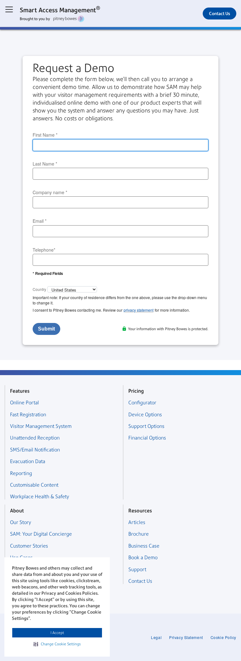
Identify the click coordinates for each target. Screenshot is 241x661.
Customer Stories (29, 546)
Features (19, 391)
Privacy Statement (186, 637)
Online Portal (24, 403)
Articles (136, 522)
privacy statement (138, 310)
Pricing (136, 391)
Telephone (44, 250)
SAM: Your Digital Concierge (41, 534)
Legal (156, 637)
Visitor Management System (41, 426)
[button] (57, 644)
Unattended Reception (35, 438)
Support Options (146, 426)
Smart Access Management (60, 9)
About (17, 511)
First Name (45, 135)
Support (137, 569)
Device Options (145, 415)
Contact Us (219, 13)
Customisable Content (34, 485)
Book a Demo (143, 557)
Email (39, 221)
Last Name (45, 164)
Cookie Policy (223, 637)
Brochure (138, 534)
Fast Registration (28, 415)
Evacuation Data (27, 461)
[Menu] (9, 9)
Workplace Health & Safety (39, 497)
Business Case (143, 546)
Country (39, 289)
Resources (140, 511)
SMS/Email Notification (35, 450)
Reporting (21, 473)
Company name (50, 192)
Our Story (20, 522)
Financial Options (147, 438)
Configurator (142, 403)
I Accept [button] (57, 633)
